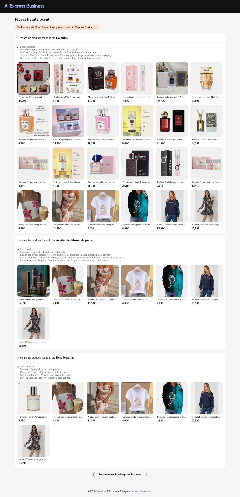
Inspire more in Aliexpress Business (120, 474)
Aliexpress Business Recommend (136, 491)
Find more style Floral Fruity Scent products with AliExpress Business (56, 27)
